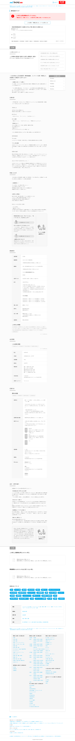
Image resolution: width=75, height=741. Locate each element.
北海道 (31, 637)
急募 (35, 622)
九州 (30, 675)
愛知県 (41, 657)
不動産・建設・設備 (49, 658)
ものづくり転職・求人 (23, 729)
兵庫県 (35, 663)
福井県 (41, 655)
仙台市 (35, 642)
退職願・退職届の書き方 (14, 723)
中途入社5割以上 (39, 622)
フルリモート (61, 592)
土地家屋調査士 (40, 592)
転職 (11, 726)
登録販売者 (19, 595)
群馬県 (41, 644)
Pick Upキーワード (19, 726)
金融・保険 (48, 655)
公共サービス (16, 662)
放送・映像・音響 (25, 618)
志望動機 (32, 721)
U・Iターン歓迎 (31, 622)
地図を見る (27, 470)
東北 (30, 639)
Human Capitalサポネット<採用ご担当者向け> (53, 736)
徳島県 (35, 672)
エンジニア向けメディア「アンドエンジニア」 (56, 723)
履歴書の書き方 (12, 721)
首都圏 (31, 645)
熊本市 (42, 680)
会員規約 (11, 736)
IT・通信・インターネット (50, 637)
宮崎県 (41, 677)
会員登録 (62, 2)
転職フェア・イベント (43, 723)
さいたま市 (35, 649)
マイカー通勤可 (32, 700)
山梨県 (38, 652)
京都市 (35, 665)
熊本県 (35, 677)
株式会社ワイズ (60, 628)
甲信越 (31, 652)
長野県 (41, 652)
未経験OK (31, 701)
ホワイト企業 (17, 589)
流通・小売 (48, 650)
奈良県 (38, 663)
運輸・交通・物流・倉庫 (50, 660)
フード (47, 652)
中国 (30, 667)
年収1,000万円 (31, 589)
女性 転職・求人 (31, 729)
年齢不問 (24, 589)
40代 (12, 589)
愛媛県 (41, 672)
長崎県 (41, 675)
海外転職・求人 (38, 729)
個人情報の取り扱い (18, 736)
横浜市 (35, 650)
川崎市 (38, 650)
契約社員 (15, 668)
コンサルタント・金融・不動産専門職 (20, 649)
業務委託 (15, 670)
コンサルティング (49, 657)
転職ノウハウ (36, 723)
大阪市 (38, 665)
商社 (47, 645)
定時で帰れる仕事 (14, 598)
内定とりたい (44, 589)
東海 (30, 657)
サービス (47, 647)
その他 (47, 665)
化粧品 (55, 595)
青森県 (35, 639)
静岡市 (35, 660)
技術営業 (12, 595)
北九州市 (35, 680)
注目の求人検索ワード (24, 598)
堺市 (41, 665)
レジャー (47, 649)
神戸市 (44, 665)
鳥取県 (35, 667)
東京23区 (43, 649)
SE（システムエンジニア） (55, 589)
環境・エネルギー (49, 662)
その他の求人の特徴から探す (34, 706)
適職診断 (24, 723)
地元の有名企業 (14, 592)
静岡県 (38, 657)
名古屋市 (41, 660)
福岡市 (39, 680)
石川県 (38, 655)
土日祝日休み (61, 598)
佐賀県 (38, 675)
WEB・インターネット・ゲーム (19, 652)
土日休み (15, 732)
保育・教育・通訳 (16, 647)
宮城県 (41, 639)
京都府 (38, 662)
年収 (20, 723)
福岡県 (35, 675)
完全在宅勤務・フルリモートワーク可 (36, 690)
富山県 (35, 655)
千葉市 (39, 649)
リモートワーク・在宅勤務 (41, 598)
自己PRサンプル (27, 721)
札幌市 (35, 637)
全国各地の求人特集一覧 (50, 673)
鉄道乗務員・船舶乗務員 (47, 595)
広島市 (38, 670)
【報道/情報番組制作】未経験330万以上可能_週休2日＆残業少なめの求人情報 (21, 629)
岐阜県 (35, 657)
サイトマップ (25, 736)
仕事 (27, 723)
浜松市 (38, 660)
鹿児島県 (35, 678)
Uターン (41, 721)
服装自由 (31, 698)
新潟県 (35, 652)
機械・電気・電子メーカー (50, 639)
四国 (30, 672)
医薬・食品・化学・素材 (17, 658)
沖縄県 (39, 678)
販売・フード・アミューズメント (19, 642)
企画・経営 (15, 639)
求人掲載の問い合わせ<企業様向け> (39, 736)
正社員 (32, 598)
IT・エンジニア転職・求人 (14, 729)
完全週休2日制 (45, 622)
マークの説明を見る (44, 334)
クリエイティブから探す (26, 606)
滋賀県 (35, 662)
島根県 (38, 667)
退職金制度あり (32, 696)
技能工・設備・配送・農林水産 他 (19, 660)
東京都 (23, 611)
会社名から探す (48, 670)
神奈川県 (35, 647)
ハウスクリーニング (27, 595)
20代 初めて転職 (53, 592)
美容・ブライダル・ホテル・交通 (19, 644)
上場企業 (31, 703)
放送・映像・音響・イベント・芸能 (46, 606)
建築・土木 (15, 657)
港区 (26, 611)
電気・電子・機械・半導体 (18, 655)
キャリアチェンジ (31, 592)
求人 (14, 726)
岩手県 (38, 639)
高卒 (47, 683)
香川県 (38, 672)
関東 (46, 592)
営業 (14, 637)
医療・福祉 (15, 645)
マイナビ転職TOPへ (14, 716)
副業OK (31, 693)
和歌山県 (41, 663)
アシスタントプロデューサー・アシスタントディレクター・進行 (48, 628)
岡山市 (35, 670)
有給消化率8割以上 (33, 688)
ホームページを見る (28, 463)
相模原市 (41, 650)
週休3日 (38, 589)
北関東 (31, 644)
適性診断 (37, 721)
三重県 (35, 658)
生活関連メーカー (49, 644)
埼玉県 (35, 645)
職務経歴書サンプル (20, 721)
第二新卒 (50, 598)
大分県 (38, 677)
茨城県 (35, 644)
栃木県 (38, 644)
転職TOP (11, 628)
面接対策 (31, 723)
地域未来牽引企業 (22, 592)
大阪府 (41, 662)
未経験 (55, 598)
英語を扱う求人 (20, 732)
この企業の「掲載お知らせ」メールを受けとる (37, 22)
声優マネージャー (36, 595)
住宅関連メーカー (49, 642)
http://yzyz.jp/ (26, 380)
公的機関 (47, 663)
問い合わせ (30, 736)
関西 (30, 662)
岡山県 (41, 667)
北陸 (30, 655)
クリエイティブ (35, 606)
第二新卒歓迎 (24, 622)
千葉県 (38, 645)
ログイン (56, 2)
